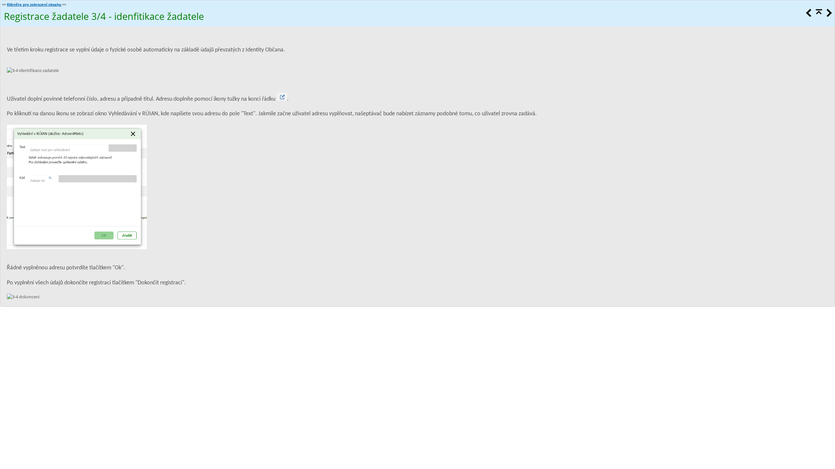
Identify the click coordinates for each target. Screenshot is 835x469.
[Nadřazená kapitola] (818, 15)
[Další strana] (828, 15)
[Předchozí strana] (808, 15)
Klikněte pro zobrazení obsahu (34, 4)
